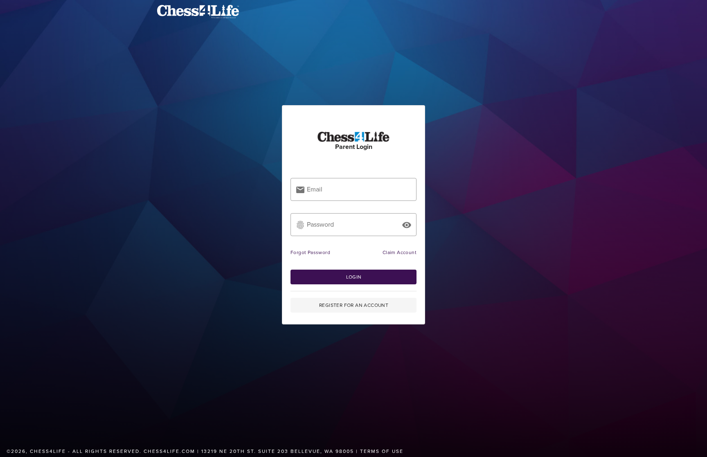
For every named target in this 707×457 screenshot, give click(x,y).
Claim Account (400, 252)
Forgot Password (310, 252)
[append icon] (407, 225)
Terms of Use (381, 451)
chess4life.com (169, 451)
